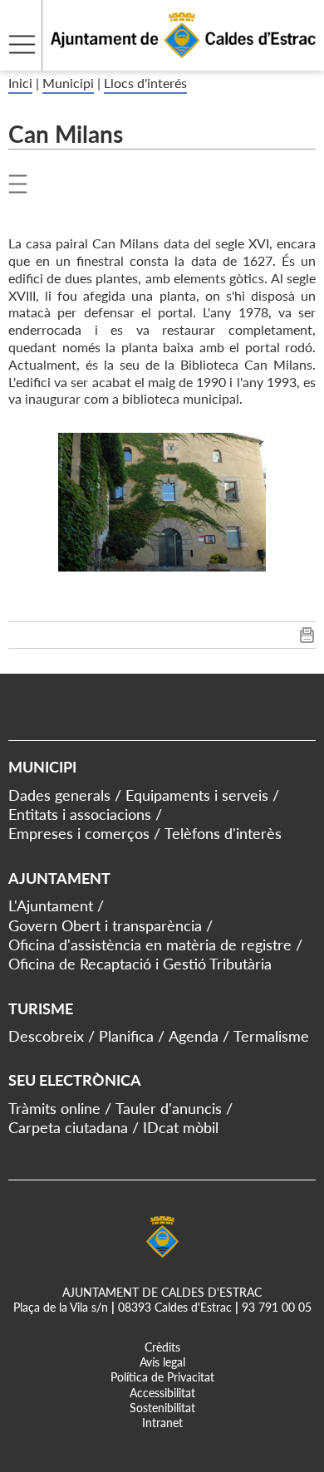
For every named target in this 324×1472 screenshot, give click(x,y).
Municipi (68, 83)
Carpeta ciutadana (68, 1127)
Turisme (40, 1008)
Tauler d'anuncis (168, 1108)
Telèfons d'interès (223, 833)
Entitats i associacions (79, 814)
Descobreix (46, 1036)
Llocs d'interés (145, 83)
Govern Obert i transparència (105, 925)
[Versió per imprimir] (307, 638)
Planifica (126, 1036)
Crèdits (162, 1347)
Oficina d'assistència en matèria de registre (150, 944)
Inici (20, 83)
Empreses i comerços (79, 833)
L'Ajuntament (50, 905)
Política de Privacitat (162, 1377)
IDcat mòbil (180, 1127)
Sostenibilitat (162, 1408)
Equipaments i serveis (196, 795)
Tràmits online (54, 1108)
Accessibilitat (162, 1393)
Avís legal (162, 1362)
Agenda (193, 1036)
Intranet (162, 1423)
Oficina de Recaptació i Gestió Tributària (140, 963)
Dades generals (59, 795)
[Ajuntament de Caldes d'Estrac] (158, 60)
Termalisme (271, 1036)
